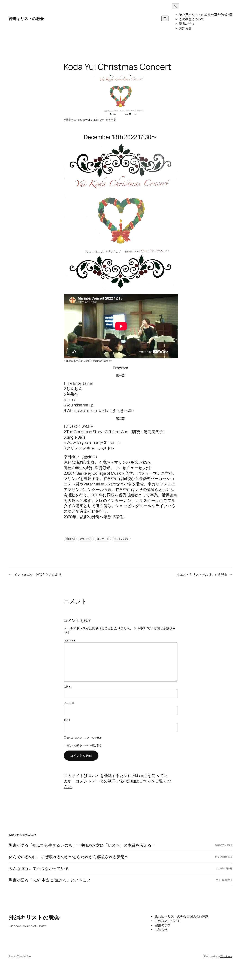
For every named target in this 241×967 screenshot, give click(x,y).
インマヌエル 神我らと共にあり (37, 574)
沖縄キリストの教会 (26, 18)
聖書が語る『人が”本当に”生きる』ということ (50, 880)
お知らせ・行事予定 (105, 119)
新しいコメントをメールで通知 (84, 737)
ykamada (77, 119)
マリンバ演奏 (121, 538)
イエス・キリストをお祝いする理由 (202, 574)
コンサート (103, 538)
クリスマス (86, 538)
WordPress (226, 956)
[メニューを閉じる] (175, 6)
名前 (68, 686)
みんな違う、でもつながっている (39, 868)
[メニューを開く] (164, 18)
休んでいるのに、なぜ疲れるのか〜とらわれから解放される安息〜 (68, 857)
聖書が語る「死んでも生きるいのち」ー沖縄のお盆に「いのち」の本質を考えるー (82, 845)
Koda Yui (70, 538)
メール (69, 703)
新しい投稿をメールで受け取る (84, 745)
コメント (70, 640)
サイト (67, 720)
